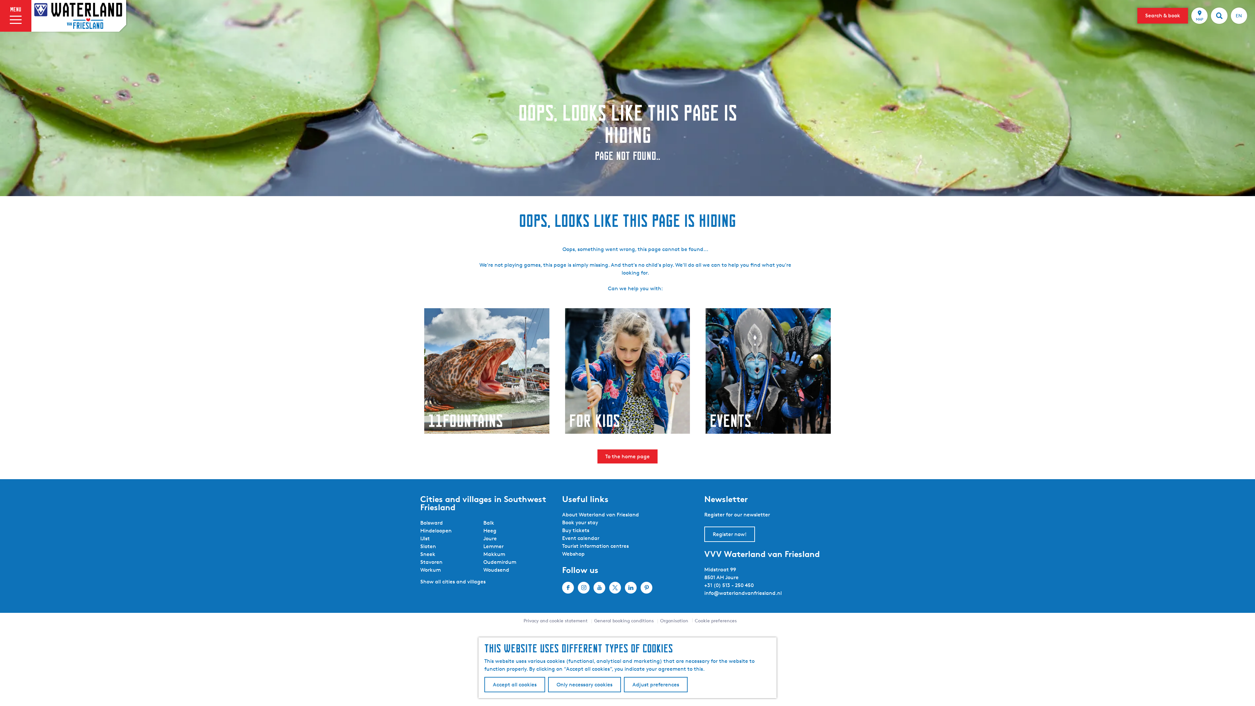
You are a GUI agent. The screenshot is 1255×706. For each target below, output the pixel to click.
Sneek (427, 554)
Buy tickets (575, 530)
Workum (430, 570)
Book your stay (580, 522)
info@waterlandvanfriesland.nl (743, 593)
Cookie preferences (716, 620)
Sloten (428, 546)
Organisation (674, 620)
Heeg (489, 531)
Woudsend (496, 570)
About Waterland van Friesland (600, 515)
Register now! (729, 534)
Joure (490, 538)
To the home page (627, 456)
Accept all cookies (515, 684)
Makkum (494, 554)
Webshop (573, 554)
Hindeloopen (436, 531)
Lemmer (493, 546)
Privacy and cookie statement (556, 620)
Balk (488, 523)
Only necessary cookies (584, 684)
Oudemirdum (499, 562)
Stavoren (431, 562)
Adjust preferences (655, 684)
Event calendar (580, 538)
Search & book (1162, 15)
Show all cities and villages (453, 582)
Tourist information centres (595, 546)
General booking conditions (624, 620)
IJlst (425, 538)
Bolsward (431, 523)
